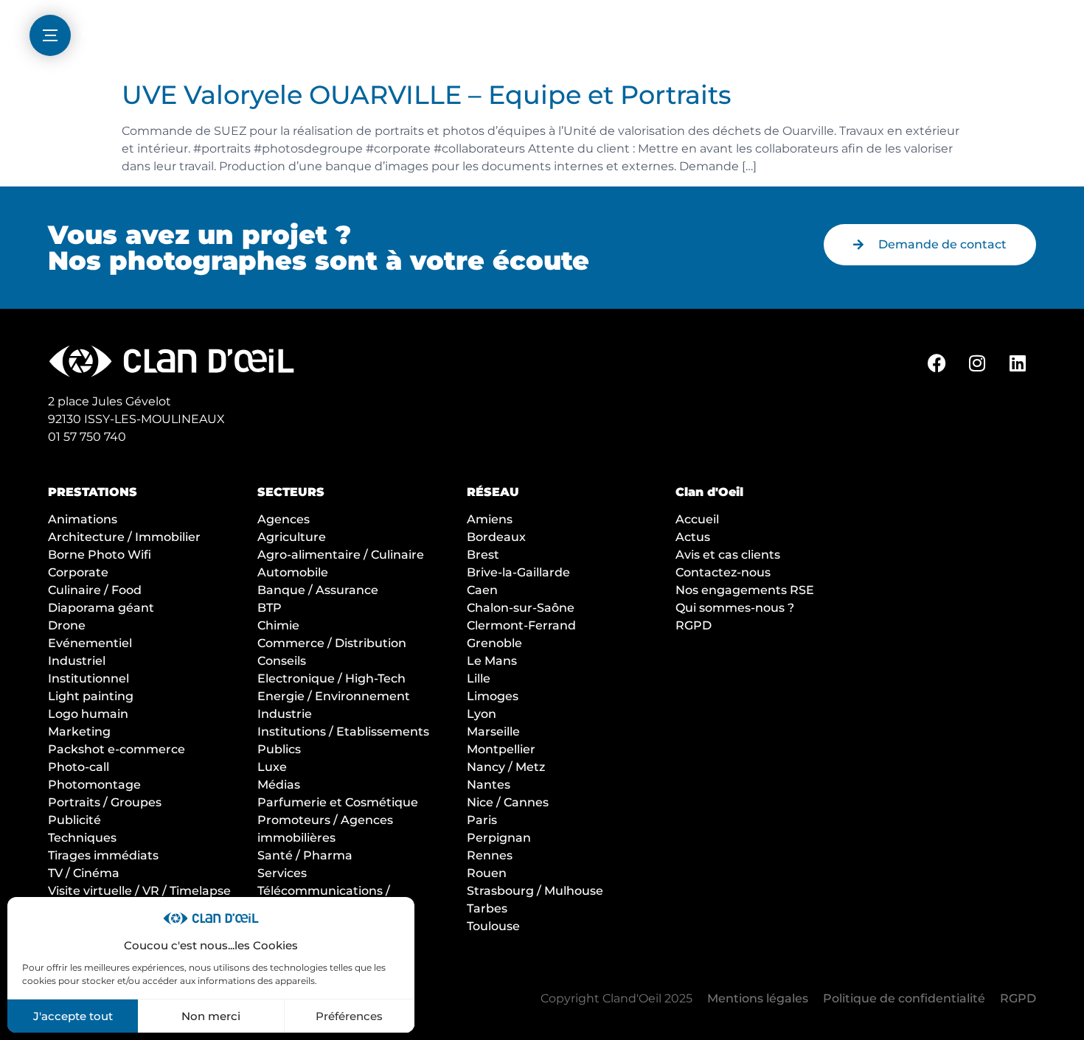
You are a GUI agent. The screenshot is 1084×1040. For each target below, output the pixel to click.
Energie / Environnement (333, 696)
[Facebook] (936, 362)
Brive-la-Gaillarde (518, 572)
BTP (269, 608)
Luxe (272, 767)
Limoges (492, 696)
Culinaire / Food (95, 590)
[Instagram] (977, 362)
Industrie (284, 714)
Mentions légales (757, 998)
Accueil (697, 519)
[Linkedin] (1017, 362)
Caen (482, 590)
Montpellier (501, 749)
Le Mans (492, 661)
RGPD (693, 625)
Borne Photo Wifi (99, 555)
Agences (283, 519)
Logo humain (88, 714)
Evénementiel (90, 643)
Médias (278, 785)
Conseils (281, 661)
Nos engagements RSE (744, 590)
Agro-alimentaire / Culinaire (340, 555)
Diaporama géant (101, 608)
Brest (483, 555)
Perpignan (499, 838)
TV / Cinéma (83, 873)
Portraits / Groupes (104, 802)
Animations (82, 519)
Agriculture (291, 537)
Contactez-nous (723, 572)
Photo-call (78, 767)
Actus (692, 537)
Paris (482, 820)
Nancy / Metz (506, 767)
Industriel (76, 661)
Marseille (493, 732)
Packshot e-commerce (116, 749)
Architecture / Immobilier (124, 537)
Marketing (79, 732)
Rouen (487, 873)
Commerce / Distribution (331, 643)
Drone (67, 625)
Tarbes (487, 908)
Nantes (488, 785)
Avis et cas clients (727, 555)
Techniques (82, 838)
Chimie (278, 625)
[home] (542, 37)
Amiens (490, 519)
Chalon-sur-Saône (520, 608)
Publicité (74, 820)
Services (282, 873)
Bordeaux (496, 537)
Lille (478, 678)
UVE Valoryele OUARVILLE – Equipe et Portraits (427, 95)
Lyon (481, 714)
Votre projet (959, 31)
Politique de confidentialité (904, 998)
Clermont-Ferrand (521, 625)
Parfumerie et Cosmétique (337, 802)
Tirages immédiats (103, 855)
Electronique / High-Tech (331, 678)
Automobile (292, 572)
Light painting (90, 696)
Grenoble (494, 643)
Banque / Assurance (317, 590)
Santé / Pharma (304, 855)
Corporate (78, 572)
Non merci (210, 1016)
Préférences (349, 1016)
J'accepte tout (73, 1016)
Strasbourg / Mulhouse (535, 891)
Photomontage (94, 785)
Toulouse (493, 926)
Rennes (490, 855)
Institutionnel (88, 678)
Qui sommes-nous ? (734, 608)
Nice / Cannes (508, 802)
